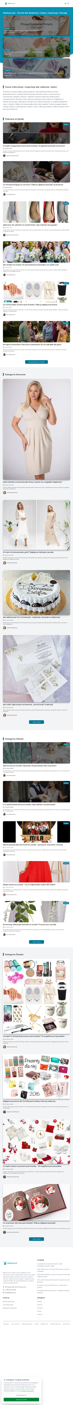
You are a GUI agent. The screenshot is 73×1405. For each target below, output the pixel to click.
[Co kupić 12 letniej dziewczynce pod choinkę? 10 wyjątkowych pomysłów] (36, 996)
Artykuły (40, 1260)
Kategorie (41, 1298)
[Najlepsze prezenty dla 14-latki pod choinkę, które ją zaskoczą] (36, 1076)
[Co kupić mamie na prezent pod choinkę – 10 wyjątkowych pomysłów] (36, 1141)
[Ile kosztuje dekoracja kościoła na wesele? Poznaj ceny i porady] (36, 911)
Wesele (39, 1301)
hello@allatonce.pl (10, 1292)
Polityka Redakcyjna (55, 1324)
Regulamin (6, 1324)
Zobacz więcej (36, 722)
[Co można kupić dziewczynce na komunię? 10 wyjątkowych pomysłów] (36, 47)
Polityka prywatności (27, 1324)
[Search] (68, 3)
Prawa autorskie (15, 1324)
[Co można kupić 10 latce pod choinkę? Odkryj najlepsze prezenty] (36, 291)
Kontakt (36, 1324)
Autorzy (6, 1298)
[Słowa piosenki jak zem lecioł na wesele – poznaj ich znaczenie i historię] (36, 832)
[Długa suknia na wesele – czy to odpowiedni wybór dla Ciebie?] (36, 871)
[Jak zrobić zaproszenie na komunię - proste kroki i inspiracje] (36, 668)
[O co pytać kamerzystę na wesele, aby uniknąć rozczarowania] (36, 791)
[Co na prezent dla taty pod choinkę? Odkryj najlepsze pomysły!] (36, 1202)
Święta (39, 1311)
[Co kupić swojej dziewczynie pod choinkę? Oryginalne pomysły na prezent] (36, 133)
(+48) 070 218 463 (10, 1290)
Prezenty (39, 1308)
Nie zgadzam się (21, 1395)
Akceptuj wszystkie (21, 1399)
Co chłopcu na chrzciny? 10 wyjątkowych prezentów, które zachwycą (33, 73)
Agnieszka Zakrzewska (13, 1111)
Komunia (39, 1305)
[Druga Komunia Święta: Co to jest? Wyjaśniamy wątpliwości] (36, 26)
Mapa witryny (66, 1324)
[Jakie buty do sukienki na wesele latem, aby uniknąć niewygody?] (36, 212)
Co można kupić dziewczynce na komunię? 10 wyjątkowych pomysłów (24, 52)
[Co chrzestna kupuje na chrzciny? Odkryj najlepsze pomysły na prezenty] (36, 171)
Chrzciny (39, 1314)
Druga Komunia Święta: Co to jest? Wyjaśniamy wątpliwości (21, 30)
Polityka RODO (44, 1324)
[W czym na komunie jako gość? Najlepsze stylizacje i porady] (36, 525)
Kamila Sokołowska (12, 492)
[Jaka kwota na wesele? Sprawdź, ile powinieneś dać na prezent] (36, 753)
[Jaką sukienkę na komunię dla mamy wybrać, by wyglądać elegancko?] (36, 429)
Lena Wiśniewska (8, 1305)
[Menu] (65, 3)
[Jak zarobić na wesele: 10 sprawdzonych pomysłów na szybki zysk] (36, 252)
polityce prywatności (28, 1391)
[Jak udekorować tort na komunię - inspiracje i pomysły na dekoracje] (36, 592)
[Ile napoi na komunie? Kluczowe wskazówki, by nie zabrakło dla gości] (36, 331)
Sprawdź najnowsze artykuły (36, 362)
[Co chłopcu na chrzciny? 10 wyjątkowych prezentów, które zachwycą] (36, 68)
